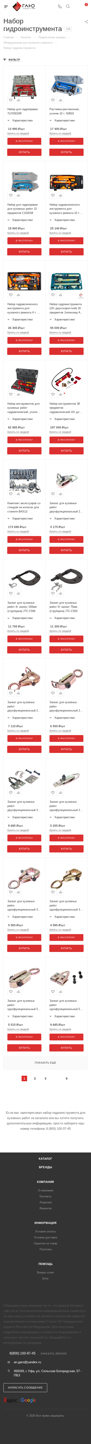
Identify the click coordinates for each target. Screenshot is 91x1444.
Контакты (45, 1196)
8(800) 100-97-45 (23, 1353)
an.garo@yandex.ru (27, 1362)
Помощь (46, 1264)
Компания (45, 1182)
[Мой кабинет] (76, 7)
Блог (46, 1278)
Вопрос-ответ (45, 1272)
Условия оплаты (45, 1231)
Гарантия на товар (45, 1243)
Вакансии (46, 1208)
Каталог (45, 1158)
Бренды (45, 1167)
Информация (45, 1223)
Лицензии (46, 1202)
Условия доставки (45, 1237)
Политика (46, 1249)
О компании (45, 1190)
